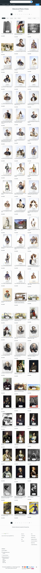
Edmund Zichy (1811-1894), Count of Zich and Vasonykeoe (7, 247)
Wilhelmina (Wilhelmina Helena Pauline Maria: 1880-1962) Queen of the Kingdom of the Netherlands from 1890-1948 (7, 497)
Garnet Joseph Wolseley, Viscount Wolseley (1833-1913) (20, 338)
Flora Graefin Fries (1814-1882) (32, 69)
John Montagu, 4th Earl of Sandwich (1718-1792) (20, 479)
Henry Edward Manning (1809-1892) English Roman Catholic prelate (20, 355)
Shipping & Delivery (34, 539)
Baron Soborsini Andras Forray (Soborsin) (33, 51)
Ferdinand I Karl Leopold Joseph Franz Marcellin (19, 140)
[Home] (5, 2)
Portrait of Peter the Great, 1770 (32, 461)
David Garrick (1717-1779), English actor (33, 478)
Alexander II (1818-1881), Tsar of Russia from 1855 (7, 409)
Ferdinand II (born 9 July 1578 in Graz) (6, 175)
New (10, 4)
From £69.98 (3, 54)
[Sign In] (38, 2)
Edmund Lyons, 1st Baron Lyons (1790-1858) (7, 337)
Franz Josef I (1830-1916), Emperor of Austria (19, 230)
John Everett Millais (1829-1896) (5, 355)
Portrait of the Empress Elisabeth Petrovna (20, 461)
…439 (29, 14)
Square (15, 18)
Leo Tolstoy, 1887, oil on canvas (5, 390)
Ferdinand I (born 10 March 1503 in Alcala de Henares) (7, 193)
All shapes (3, 18)
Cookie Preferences (34, 544)
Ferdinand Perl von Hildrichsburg (32, 158)
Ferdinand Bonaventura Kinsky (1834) (19, 158)
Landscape (11, 18)
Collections (3, 4)
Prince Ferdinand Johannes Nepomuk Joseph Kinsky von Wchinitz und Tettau (20, 193)
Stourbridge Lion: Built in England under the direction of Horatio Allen (6, 320)
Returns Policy (33, 537)
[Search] (31, 2)
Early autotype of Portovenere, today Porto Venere (33, 34)
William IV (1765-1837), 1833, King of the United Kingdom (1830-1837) (19, 373)
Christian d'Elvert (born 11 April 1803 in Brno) (20, 283)
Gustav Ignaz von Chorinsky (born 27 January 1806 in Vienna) (34, 284)
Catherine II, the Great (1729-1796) (5, 461)
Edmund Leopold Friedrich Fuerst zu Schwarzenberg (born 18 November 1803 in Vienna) (20, 248)
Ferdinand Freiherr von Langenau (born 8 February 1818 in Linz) (19, 104)
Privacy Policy (33, 535)
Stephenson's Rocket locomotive (32, 301)
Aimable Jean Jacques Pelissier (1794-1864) (33, 319)
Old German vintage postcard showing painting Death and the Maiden (19, 34)
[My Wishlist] (34, 2)
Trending (7, 4)
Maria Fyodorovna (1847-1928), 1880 (32, 426)
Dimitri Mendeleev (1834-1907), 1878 (19, 426)
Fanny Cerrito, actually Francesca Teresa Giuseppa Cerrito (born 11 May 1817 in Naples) (33, 212)
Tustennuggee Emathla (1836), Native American (6, 301)
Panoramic (19, 18)
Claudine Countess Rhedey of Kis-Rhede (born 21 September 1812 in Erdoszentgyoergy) (34, 266)
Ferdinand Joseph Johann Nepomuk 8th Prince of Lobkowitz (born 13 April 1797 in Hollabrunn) (6, 122)
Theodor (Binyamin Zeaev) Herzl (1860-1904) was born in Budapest (33, 497)
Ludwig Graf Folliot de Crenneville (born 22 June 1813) (6, 69)
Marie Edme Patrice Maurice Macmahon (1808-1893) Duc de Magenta (33, 355)
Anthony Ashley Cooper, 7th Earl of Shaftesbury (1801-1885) (32, 338)
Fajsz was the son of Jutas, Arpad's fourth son (6, 230)
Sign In (37, 4)
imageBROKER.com (32, 4)
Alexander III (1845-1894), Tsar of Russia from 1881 (6, 444)
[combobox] (20, 2)
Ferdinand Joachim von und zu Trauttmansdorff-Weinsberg (18, 122)
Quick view (7, 31)
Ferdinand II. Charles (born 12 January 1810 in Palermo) (34, 122)
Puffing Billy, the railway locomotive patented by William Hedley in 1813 (20, 320)
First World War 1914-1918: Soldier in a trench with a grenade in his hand (7, 515)
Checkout (13, 4)
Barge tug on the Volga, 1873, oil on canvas (33, 390)
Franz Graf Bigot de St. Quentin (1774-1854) (20, 51)
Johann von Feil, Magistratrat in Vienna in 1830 (6, 211)
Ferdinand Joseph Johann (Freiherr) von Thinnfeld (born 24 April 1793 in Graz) (33, 193)
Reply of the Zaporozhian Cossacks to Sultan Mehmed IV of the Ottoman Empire (20, 391)
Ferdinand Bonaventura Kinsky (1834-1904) (6, 158)
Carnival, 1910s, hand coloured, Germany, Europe (6, 52)
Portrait (7, 18)
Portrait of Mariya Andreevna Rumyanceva (6, 478)
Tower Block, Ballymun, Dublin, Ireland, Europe (7, 33)
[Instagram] (36, 567)
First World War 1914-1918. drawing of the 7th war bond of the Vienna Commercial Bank (20, 515)
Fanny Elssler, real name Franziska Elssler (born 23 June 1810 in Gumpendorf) (19, 211)
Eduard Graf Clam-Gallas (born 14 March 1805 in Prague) (34, 230)
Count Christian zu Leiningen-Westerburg (6, 283)
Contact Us (3, 548)
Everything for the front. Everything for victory (34, 408)
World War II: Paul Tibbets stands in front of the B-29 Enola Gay (7, 426)
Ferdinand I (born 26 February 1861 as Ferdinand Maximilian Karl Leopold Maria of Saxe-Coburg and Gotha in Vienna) (6, 141)
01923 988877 (5, 550)
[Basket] (36, 2)
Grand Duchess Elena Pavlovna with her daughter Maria (19, 444)
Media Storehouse (13, 568)
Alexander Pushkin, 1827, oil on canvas (19, 408)
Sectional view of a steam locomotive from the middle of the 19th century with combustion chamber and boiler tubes (20, 302)
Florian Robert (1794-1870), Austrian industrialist (19, 69)
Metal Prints (33, 542)
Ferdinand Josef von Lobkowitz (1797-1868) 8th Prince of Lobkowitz (33, 104)
